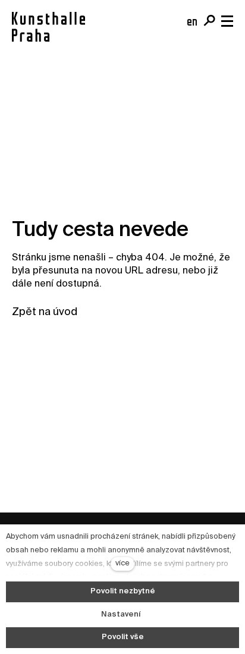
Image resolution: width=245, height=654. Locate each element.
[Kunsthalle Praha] (48, 27)
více (122, 563)
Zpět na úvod (44, 312)
